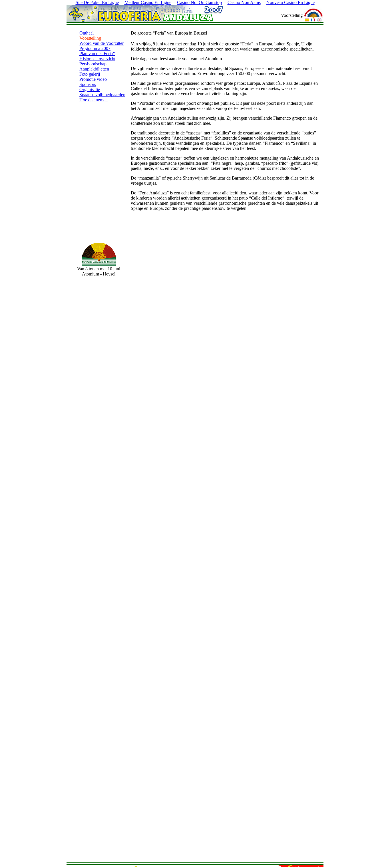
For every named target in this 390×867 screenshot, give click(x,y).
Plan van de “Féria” (97, 53)
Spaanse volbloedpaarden (102, 94)
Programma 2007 (94, 48)
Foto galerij (89, 74)
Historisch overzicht (97, 58)
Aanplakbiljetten (94, 69)
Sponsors (87, 84)
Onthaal (86, 33)
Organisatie (89, 89)
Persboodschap (92, 63)
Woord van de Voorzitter (101, 43)
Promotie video (93, 79)
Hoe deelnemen (93, 99)
